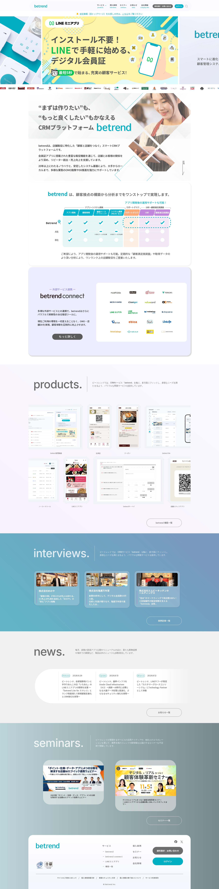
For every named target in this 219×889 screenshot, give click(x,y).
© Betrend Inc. (109, 884)
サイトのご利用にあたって (67, 878)
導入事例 (137, 845)
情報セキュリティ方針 (107, 878)
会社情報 (137, 863)
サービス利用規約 (152, 878)
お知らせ (137, 857)
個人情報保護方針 (88, 878)
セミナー (137, 851)
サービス (106, 845)
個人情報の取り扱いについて (130, 878)
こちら (125, 13)
